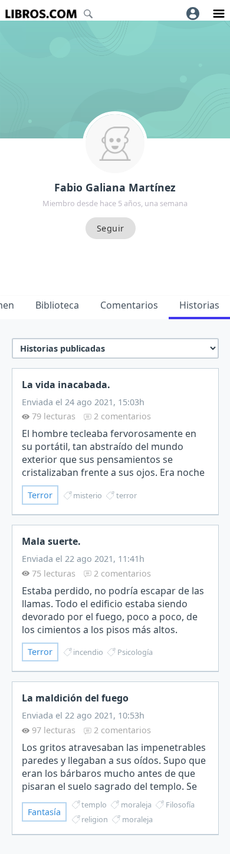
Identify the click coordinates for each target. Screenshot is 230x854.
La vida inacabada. (66, 384)
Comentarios (129, 305)
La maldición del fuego (75, 697)
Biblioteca (57, 305)
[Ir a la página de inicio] (41, 14)
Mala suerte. (51, 541)
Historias (199, 305)
